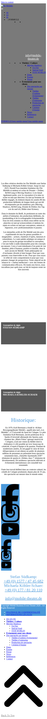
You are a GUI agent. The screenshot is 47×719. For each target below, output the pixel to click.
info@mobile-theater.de (33, 57)
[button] (22, 121)
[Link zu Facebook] (23, 493)
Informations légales (19, 615)
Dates (29, 75)
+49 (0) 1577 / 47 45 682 (23, 581)
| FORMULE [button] (13, 19)
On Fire (35, 68)
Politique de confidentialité (23, 612)
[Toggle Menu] (2, 8)
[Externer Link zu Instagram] (23, 511)
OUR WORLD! (39, 72)
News (29, 112)
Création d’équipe (36, 108)
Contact (30, 117)
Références (31, 114)
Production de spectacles (38, 104)
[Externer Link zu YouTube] (23, 530)
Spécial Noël (37, 70)
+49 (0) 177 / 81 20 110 (23, 590)
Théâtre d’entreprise (37, 99)
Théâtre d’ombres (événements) (37, 93)
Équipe (30, 77)
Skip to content (7, 2)
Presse (29, 79)
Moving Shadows (34, 65)
